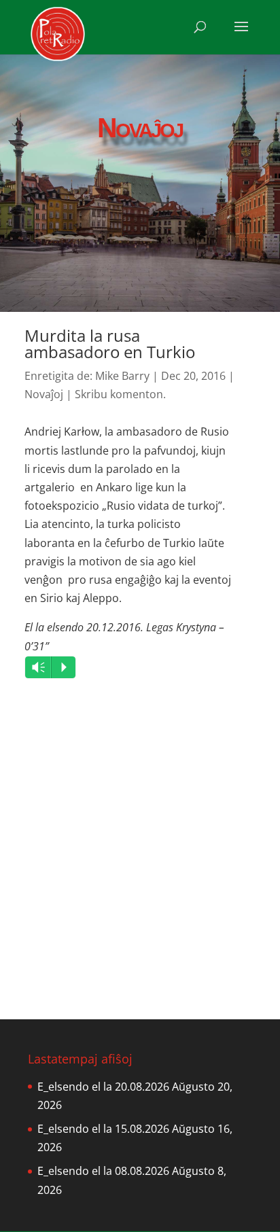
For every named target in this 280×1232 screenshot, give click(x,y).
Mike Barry (122, 375)
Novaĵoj (43, 394)
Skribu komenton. (120, 394)
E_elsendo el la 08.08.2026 (103, 1170)
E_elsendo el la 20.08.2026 (103, 1086)
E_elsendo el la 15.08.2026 (103, 1128)
